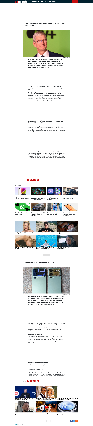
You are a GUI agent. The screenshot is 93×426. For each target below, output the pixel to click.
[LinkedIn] (33, 180)
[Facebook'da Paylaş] (28, 180)
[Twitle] (31, 180)
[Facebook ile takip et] (71, 421)
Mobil (42, 1)
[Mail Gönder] (38, 180)
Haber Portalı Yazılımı (20, 424)
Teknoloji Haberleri (36, 1)
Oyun (45, 1)
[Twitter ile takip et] (74, 421)
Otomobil (49, 1)
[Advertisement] (46, 12)
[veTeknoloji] (21, 1)
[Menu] (73, 2)
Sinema (53, 1)
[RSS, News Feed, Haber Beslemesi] (76, 421)
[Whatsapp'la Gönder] (35, 180)
